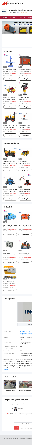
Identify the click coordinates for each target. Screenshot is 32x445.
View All (5, 369)
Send (16, 428)
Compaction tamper (10, 390)
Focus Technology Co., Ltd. (21, 438)
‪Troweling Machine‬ (25, 331)
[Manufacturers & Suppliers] (12, 3)
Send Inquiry (10, 79)
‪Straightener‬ (23, 333)
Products (14, 17)
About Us (22, 17)
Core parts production (25, 390)
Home (5, 17)
